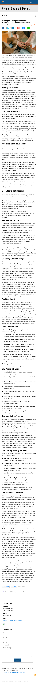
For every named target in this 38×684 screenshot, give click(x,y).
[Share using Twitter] (8, 28)
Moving (14, 592)
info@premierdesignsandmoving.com (14, 672)
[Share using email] (23, 28)
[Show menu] (34, 2)
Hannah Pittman (6, 25)
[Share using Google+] (18, 28)
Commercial (8, 592)
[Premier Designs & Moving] (4, 624)
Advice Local (5, 681)
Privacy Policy (17, 681)
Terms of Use (25, 681)
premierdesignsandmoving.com (12, 620)
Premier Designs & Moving (16, 8)
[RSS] (35, 675)
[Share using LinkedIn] (13, 28)
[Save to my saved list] (28, 28)
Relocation (20, 592)
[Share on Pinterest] (34, 33)
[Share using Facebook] (3, 28)
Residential (26, 592)
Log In (30, 2)
